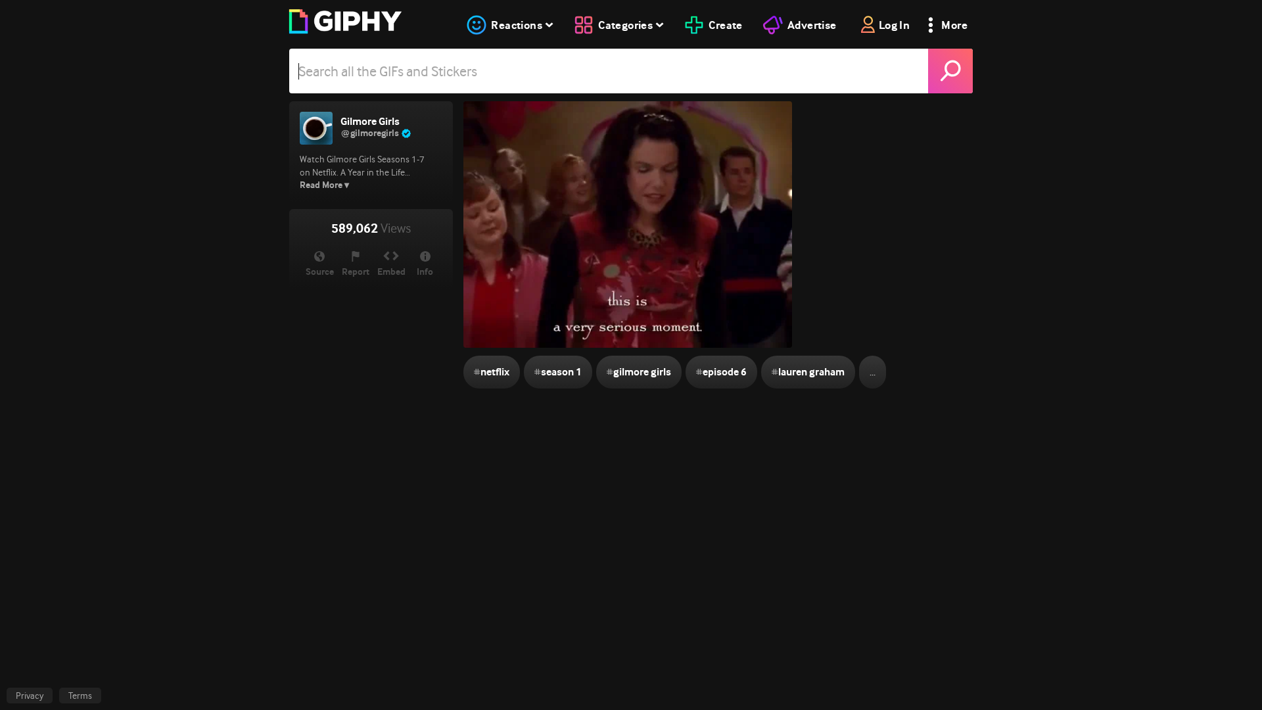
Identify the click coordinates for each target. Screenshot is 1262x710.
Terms (80, 695)
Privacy (29, 695)
